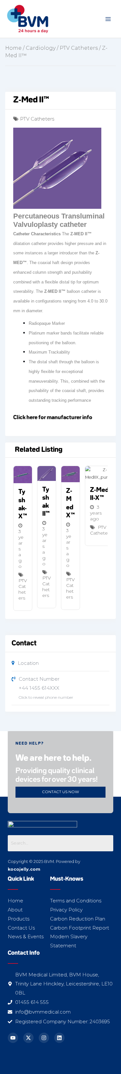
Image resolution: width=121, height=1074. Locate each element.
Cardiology (40, 48)
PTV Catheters (79, 48)
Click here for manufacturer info (52, 417)
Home (13, 48)
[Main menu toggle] (108, 19)
